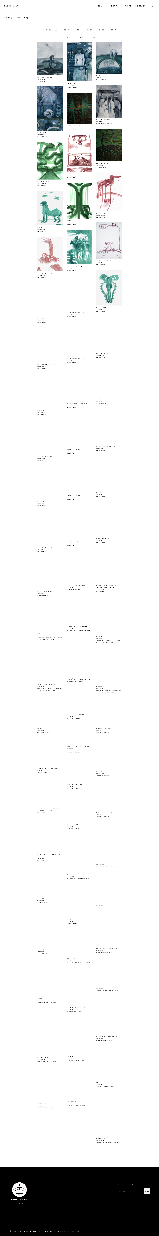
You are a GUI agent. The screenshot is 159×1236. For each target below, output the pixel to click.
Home (18, 18)
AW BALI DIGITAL (70, 1231)
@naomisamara (25, 1203)
